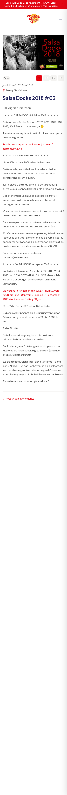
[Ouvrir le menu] (60, 18)
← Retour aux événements (18, 398)
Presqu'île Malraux (16, 90)
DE (46, 78)
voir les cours (50, 5)
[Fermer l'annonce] (63, 4)
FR (39, 78)
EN (53, 78)
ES (61, 78)
